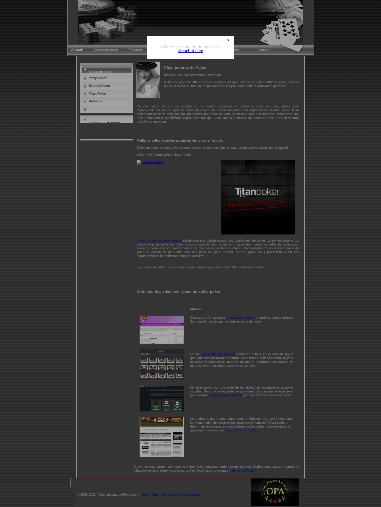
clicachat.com (190, 50)
